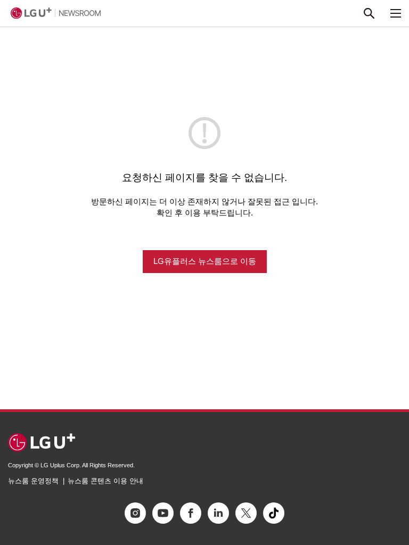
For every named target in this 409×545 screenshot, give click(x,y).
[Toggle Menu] (395, 13)
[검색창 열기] (369, 13)
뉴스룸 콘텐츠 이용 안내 (105, 481)
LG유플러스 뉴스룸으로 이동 (204, 261)
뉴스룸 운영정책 (33, 481)
